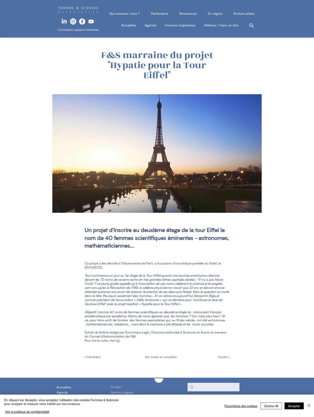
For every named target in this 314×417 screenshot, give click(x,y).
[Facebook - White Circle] (82, 21)
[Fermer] (308, 406)
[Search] (251, 25)
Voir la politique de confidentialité (27, 412)
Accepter (294, 406)
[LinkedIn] (64, 21)
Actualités (133, 25)
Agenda (155, 25)
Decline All (271, 406)
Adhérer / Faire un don (221, 25)
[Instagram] (73, 21)
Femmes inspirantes (184, 25)
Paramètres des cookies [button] (240, 406)
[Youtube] (91, 21)
